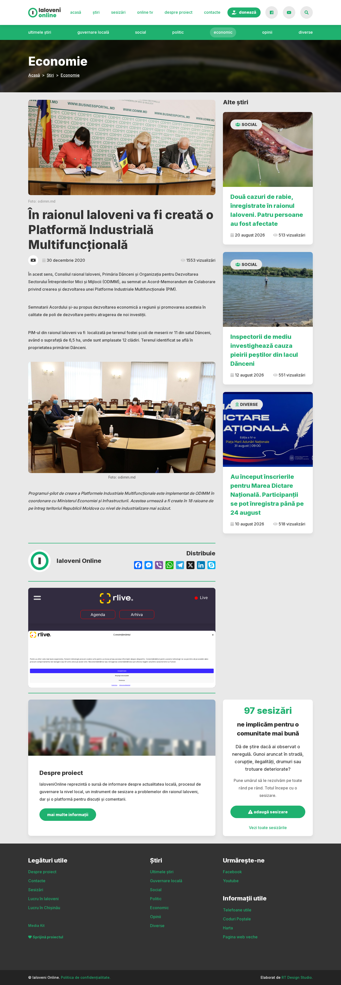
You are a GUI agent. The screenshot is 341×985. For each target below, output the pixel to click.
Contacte (212, 12)
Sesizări (118, 12)
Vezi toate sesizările (268, 827)
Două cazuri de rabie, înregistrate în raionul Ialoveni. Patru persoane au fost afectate (266, 210)
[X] (190, 565)
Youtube (231, 880)
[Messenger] (149, 565)
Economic (223, 32)
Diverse (306, 32)
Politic (178, 32)
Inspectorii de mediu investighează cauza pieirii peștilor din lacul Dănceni (264, 350)
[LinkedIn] (201, 565)
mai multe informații (67, 814)
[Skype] (211, 565)
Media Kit (36, 925)
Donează (247, 12)
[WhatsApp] (169, 565)
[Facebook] (138, 565)
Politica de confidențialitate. (86, 977)
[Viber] (159, 565)
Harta (228, 927)
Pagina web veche (240, 936)
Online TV (145, 12)
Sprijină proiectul (48, 937)
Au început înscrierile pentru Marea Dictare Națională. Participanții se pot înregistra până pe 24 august (267, 494)
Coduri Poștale (237, 918)
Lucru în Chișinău (44, 907)
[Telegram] (180, 565)
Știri (96, 12)
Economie (70, 75)
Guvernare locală (93, 32)
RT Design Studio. (297, 977)
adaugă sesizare (270, 811)
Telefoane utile (237, 909)
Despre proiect (178, 12)
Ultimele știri (39, 32)
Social (140, 32)
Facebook (232, 871)
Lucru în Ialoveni (43, 898)
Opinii (267, 32)
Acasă (75, 12)
